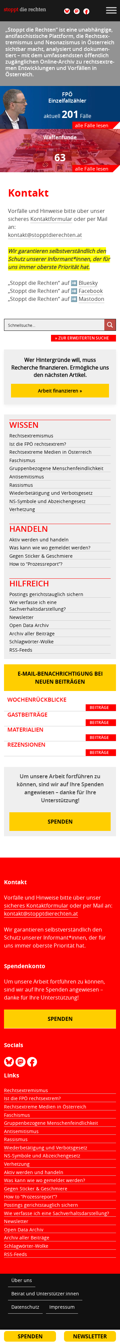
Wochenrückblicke (58, 703)
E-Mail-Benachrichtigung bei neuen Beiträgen (60, 677)
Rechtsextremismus (31, 435)
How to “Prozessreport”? (35, 564)
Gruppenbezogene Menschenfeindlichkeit (56, 468)
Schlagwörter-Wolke (31, 641)
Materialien (58, 733)
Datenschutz (25, 1307)
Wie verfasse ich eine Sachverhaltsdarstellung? (37, 605)
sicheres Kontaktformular (36, 905)
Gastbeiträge (58, 718)
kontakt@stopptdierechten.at (45, 235)
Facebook (91, 291)
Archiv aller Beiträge (32, 633)
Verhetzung (22, 509)
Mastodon (91, 299)
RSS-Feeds (20, 650)
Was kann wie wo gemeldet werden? (49, 547)
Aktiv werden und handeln (39, 539)
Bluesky (88, 283)
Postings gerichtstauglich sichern (46, 594)
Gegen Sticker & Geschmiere (41, 556)
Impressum (62, 1307)
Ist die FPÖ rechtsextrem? (37, 444)
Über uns (21, 1280)
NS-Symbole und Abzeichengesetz (47, 501)
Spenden (60, 821)
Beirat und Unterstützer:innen (45, 1293)
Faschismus (22, 460)
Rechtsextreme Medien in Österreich (50, 452)
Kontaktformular (51, 219)
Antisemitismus (26, 476)
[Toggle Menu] (111, 10)
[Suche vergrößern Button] (110, 325)
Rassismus (21, 485)
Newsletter (21, 617)
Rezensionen (58, 748)
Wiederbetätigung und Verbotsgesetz (51, 493)
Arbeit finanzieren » (60, 390)
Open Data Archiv (29, 625)
